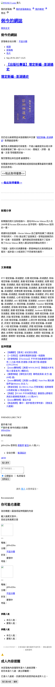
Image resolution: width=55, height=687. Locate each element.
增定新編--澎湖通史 (15, 76)
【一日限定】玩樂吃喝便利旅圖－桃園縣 (25, 355)
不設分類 (23, 41)
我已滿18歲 (6, 682)
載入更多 (5, 463)
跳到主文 (5, 28)
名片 (8, 53)
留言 (27, 445)
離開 (15, 682)
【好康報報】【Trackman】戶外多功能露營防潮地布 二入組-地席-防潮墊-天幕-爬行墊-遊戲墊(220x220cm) (29, 362)
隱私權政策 (47, 647)
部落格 (9, 50)
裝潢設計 (22, 453)
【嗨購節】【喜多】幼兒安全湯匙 (21, 352)
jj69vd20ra (5, 430)
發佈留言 (5, 479)
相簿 (8, 47)
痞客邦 (21, 445)
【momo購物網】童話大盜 (18, 400)
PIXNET (12, 647)
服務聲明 (28, 650)
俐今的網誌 (11, 20)
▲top (3, 457)
